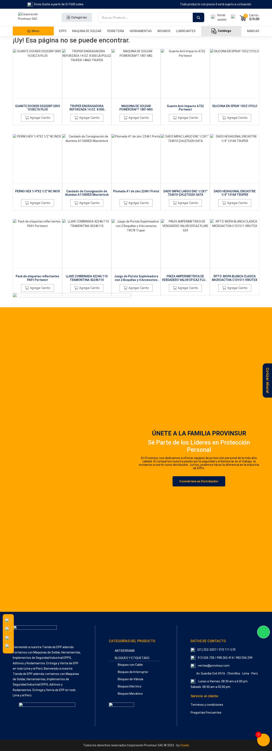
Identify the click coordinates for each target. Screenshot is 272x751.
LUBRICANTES (186, 31)
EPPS (63, 31)
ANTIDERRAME (125, 650)
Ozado (184, 745)
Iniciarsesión (222, 17)
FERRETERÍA (115, 31)
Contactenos (29, 72)
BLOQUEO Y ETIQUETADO (132, 658)
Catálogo (224, 31)
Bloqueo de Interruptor (133, 672)
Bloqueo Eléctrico (130, 686)
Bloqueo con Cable (130, 664)
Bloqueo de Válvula (130, 679)
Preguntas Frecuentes (206, 712)
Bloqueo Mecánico (130, 693)
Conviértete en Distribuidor (198, 481)
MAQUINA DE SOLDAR (86, 31)
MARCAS (253, 31)
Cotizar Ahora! (267, 380)
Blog (29, 78)
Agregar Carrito (40, 117)
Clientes (28, 59)
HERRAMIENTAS (141, 31)
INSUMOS (163, 31)
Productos (28, 41)
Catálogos (29, 47)
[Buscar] (198, 18)
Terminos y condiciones (207, 704)
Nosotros (28, 65)
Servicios (28, 53)
